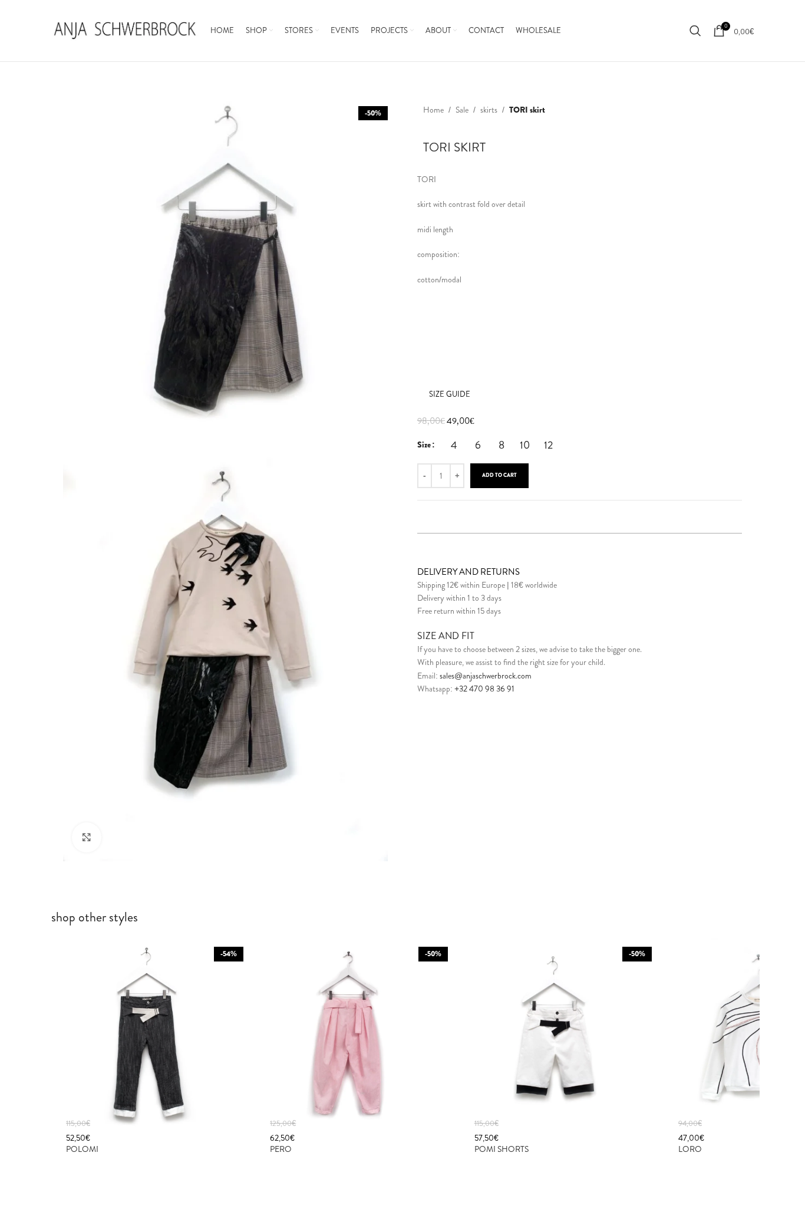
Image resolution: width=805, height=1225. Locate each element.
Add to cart (499, 475)
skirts (488, 110)
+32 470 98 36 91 (484, 688)
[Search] (695, 30)
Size (424, 444)
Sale (462, 110)
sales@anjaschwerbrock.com (486, 675)
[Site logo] (125, 29)
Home (433, 110)
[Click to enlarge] (86, 837)
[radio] (454, 445)
